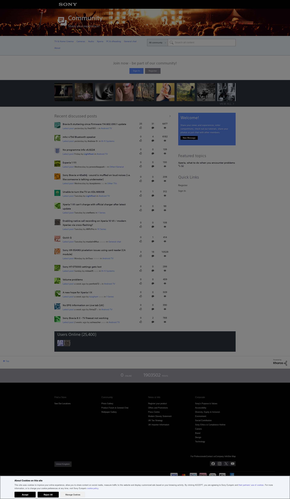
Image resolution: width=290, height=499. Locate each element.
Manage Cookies (72, 494)
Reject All (48, 494)
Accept (25, 494)
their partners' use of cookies (251, 484)
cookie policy (92, 488)
